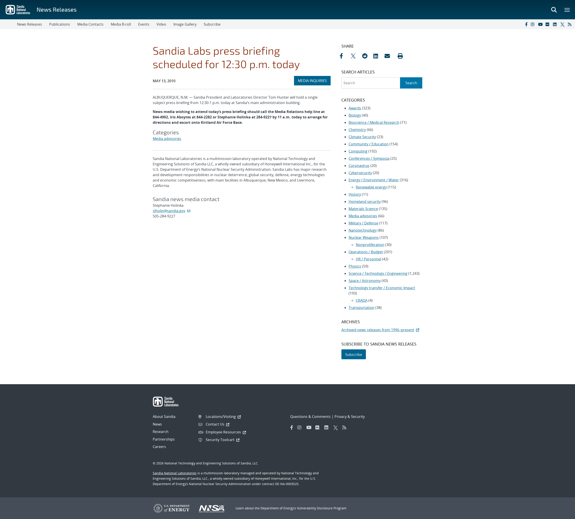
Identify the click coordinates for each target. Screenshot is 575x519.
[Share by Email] (389, 55)
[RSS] (570, 24)
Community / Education (369, 144)
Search (411, 82)
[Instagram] (533, 24)
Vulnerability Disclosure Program (321, 508)
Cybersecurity (360, 172)
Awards (355, 108)
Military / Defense (363, 223)
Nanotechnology (363, 230)
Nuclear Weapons (364, 237)
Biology (355, 115)
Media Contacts (90, 24)
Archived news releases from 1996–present (377, 329)
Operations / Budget (366, 251)
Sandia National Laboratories (175, 473)
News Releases (57, 9)
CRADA (361, 300)
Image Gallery (185, 24)
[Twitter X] (563, 24)
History (355, 194)
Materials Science (363, 208)
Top (561, 513)
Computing (358, 151)
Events (143, 24)
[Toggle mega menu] (567, 10)
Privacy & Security (349, 416)
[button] (400, 55)
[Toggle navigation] (8, 24)
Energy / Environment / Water (374, 179)
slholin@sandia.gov (169, 210)
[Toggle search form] (554, 10)
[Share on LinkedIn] (377, 55)
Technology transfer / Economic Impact (382, 287)
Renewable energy (371, 187)
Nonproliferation (370, 244)
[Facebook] (526, 24)
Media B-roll (121, 24)
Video (161, 24)
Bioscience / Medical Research (374, 122)
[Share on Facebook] (344, 55)
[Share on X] (355, 55)
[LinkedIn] (555, 24)
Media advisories (167, 138)
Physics (355, 266)
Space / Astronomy (365, 280)
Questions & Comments (310, 416)
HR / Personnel (368, 259)
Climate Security (362, 136)
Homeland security (365, 201)
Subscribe (212, 24)
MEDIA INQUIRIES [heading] (314, 80)
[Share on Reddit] (366, 55)
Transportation (361, 307)
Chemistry (357, 129)
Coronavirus (359, 165)
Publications (59, 24)
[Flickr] (548, 24)
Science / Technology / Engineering (378, 273)
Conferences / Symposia (369, 158)
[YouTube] (541, 24)
